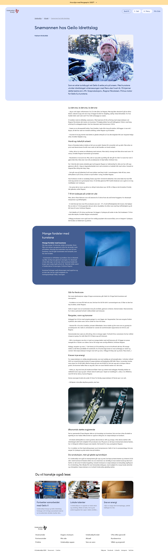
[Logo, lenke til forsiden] (12, 12)
